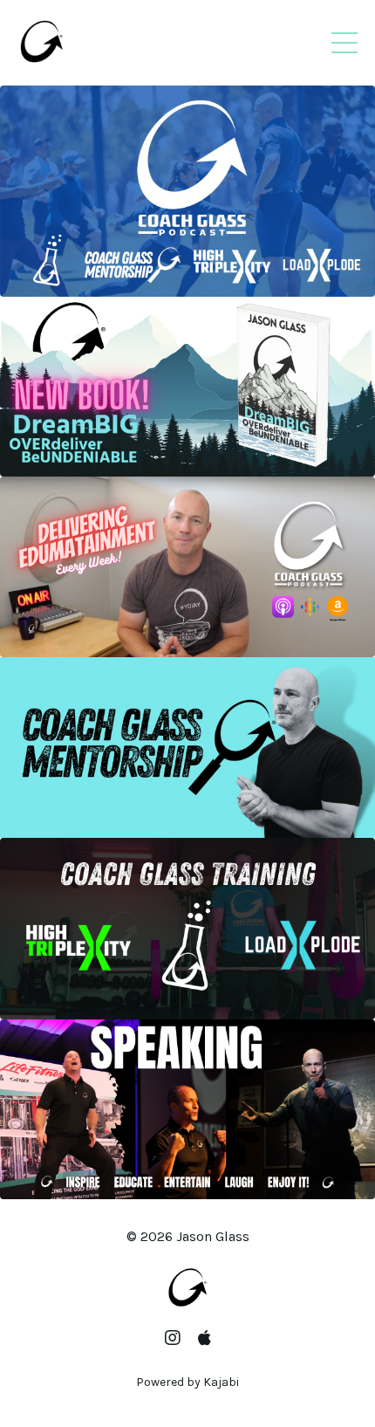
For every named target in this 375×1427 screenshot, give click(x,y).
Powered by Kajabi (187, 1382)
